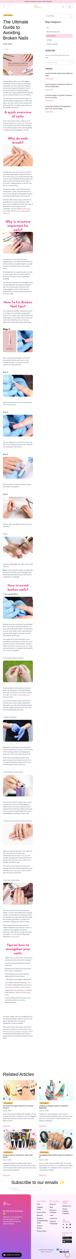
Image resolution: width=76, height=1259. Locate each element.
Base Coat (23, 990)
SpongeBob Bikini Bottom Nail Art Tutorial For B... (56, 1156)
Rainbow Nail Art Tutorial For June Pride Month (18, 1156)
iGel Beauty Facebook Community (16, 1031)
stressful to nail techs (22, 646)
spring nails (21, 123)
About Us (53, 1204)
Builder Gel (13, 990)
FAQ (38, 1204)
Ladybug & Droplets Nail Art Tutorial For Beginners (53, 1107)
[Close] (4, 6)
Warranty (40, 1215)
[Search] (71, 16)
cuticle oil (12, 958)
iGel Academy (8, 15)
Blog (51, 1207)
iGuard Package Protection (65, 1211)
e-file (21, 95)
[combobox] (59, 16)
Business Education (53, 32)
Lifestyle (49, 40)
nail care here (14, 936)
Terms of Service (39, 1227)
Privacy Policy (41, 1231)
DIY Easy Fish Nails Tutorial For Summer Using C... (18, 1107)
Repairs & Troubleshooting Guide (41, 1221)
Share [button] (7, 49)
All (47, 27)
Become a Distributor (53, 1211)
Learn (51, 1215)
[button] (70, 7)
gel (11, 695)
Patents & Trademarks (53, 1222)
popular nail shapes (15, 870)
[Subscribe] (70, 62)
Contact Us (53, 1218)
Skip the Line (66, 1206)
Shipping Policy (40, 1208)
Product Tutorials (52, 44)
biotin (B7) (24, 855)
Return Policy (41, 1212)
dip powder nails (24, 695)
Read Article (49, 79)
